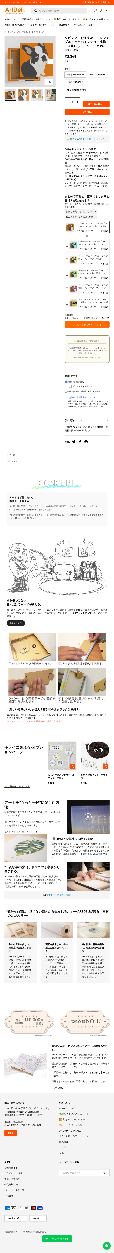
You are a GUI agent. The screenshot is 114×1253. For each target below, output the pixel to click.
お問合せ (8, 1195)
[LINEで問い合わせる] (107, 1246)
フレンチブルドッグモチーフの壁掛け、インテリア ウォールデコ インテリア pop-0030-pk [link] (93, 286)
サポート (63, 1152)
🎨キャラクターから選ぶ (71, 1125)
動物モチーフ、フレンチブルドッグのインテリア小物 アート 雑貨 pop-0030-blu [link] (93, 243)
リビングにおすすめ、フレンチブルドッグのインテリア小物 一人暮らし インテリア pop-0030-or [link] (91, 225)
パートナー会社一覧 (14, 1190)
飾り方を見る (16, 623)
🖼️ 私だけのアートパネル (72, 1119)
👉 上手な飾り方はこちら (17, 786)
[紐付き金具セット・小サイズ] (95, 756)
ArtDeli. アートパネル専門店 (20, 1232)
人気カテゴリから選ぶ (70, 1130)
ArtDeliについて (11, 19)
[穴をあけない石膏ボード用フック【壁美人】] (62, 756)
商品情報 (63, 1141)
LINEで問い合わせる (59, 1238)
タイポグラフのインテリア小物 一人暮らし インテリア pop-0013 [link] (93, 300)
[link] (70, 227)
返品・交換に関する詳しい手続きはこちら (87, 357)
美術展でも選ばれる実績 (58, 894)
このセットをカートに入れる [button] (87, 324)
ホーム (6, 32)
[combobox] (59, 11)
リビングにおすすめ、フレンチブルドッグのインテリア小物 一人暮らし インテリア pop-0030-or (28, 32)
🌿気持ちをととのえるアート (74, 1113)
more (10, 1133)
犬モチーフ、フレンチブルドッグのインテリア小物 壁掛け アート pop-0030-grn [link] (93, 272)
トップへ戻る (57, 1088)
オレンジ (12, 461)
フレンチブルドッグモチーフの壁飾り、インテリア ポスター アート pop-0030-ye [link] (93, 257)
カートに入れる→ (96, 103)
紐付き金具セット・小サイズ (94, 776)
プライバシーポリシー (15, 1173)
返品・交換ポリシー (14, 1178)
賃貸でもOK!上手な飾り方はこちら (87, 139)
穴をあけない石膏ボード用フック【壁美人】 (61, 776)
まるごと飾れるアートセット (43, 25)
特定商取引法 (11, 1184)
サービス (63, 1147)
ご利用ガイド (11, 1167)
